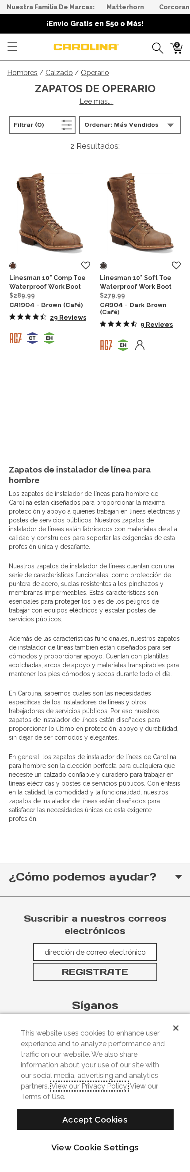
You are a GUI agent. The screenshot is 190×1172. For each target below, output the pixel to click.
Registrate (95, 972)
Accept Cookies (95, 1119)
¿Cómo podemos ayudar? (82, 877)
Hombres (22, 72)
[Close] (176, 1028)
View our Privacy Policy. (89, 1086)
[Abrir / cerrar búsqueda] (154, 46)
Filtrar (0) (43, 124)
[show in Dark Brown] (103, 266)
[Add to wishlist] (85, 266)
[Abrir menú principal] (12, 47)
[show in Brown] (13, 266)
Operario (95, 72)
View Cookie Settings (95, 1147)
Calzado (59, 72)
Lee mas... (97, 101)
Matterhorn (125, 7)
